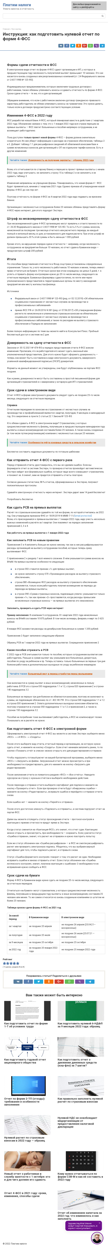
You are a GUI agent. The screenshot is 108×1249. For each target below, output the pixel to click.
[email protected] (83, 515)
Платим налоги (17, 5)
